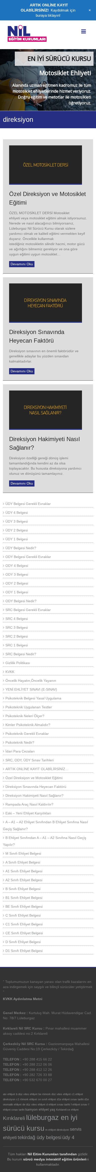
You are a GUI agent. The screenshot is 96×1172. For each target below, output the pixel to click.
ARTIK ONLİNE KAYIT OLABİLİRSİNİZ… (37, 769)
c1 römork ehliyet (26, 1099)
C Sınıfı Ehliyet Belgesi (23, 915)
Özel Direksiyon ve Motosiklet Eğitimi (34, 778)
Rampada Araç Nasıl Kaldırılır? (29, 804)
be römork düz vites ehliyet (54, 1094)
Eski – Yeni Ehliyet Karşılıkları (28, 813)
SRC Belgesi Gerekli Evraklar (28, 610)
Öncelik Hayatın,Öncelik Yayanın (30, 681)
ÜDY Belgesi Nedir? (20, 548)
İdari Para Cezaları (20, 751)
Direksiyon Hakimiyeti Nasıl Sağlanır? (34, 795)
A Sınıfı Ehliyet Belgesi (22, 862)
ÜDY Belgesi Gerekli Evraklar (28, 504)
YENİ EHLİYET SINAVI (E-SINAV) (31, 689)
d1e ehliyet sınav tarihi (70, 1099)
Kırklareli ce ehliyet (67, 1109)
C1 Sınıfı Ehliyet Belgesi (24, 924)
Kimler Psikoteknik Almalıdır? (27, 725)
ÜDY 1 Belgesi (16, 539)
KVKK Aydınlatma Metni (22, 999)
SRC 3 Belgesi (16, 627)
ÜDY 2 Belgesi (16, 530)
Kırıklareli (14, 1118)
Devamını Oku (22, 264)
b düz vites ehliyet (26, 1094)
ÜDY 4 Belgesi (16, 513)
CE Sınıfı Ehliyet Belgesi (24, 933)
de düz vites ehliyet (33, 1104)
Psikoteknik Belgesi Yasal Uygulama (33, 698)
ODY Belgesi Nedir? (20, 601)
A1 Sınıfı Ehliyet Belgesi (23, 871)
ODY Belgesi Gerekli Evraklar (28, 557)
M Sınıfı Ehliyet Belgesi (23, 853)
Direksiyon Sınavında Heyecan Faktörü (35, 787)
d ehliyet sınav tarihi (58, 1104)
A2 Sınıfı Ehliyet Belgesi (23, 880)
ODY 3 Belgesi (16, 574)
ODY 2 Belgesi (16, 583)
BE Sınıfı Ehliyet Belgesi (24, 906)
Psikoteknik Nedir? (19, 742)
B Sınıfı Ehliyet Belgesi (22, 889)
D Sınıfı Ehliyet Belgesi (23, 942)
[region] (48, 80)
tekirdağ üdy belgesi (39, 1137)
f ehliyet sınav (79, 1104)
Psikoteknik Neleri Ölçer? (24, 716)
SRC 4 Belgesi (16, 619)
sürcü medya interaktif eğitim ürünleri (54, 1159)
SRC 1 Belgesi (16, 645)
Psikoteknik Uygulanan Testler (28, 707)
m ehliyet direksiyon (57, 1129)
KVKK (9, 672)
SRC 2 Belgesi (16, 636)
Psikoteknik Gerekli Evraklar (27, 734)
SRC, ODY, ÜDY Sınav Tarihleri (29, 760)
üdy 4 (68, 1137)
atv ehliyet (9, 1094)
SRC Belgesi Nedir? (20, 654)
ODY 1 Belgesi (16, 592)
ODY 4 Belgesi (16, 566)
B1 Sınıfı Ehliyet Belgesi (23, 898)
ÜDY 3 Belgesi (16, 521)
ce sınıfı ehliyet (47, 1099)
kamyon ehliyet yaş (40, 1109)
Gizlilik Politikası (17, 663)
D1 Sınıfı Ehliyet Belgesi (24, 951)
